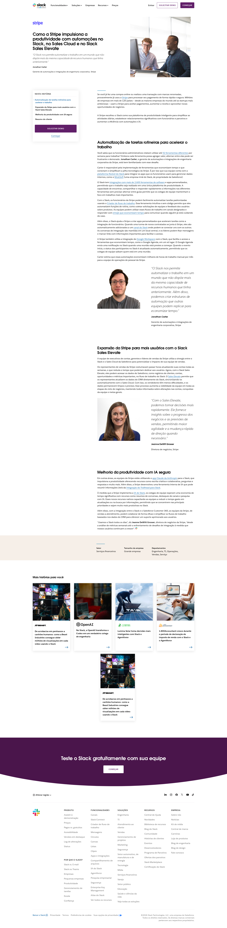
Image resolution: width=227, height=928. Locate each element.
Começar (187, 5)
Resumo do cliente (43, 119)
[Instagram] (171, 795)
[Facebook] (176, 795)
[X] (182, 795)
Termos (65, 915)
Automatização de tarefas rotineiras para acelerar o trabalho (53, 101)
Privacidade (55, 915)
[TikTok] (193, 795)
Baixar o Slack (39, 915)
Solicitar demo (167, 5)
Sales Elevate (174, 376)
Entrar (151, 5)
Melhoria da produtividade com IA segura (53, 114)
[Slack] (39, 5)
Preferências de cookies (81, 915)
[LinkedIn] (165, 795)
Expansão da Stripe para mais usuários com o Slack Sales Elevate (55, 108)
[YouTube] (187, 795)
